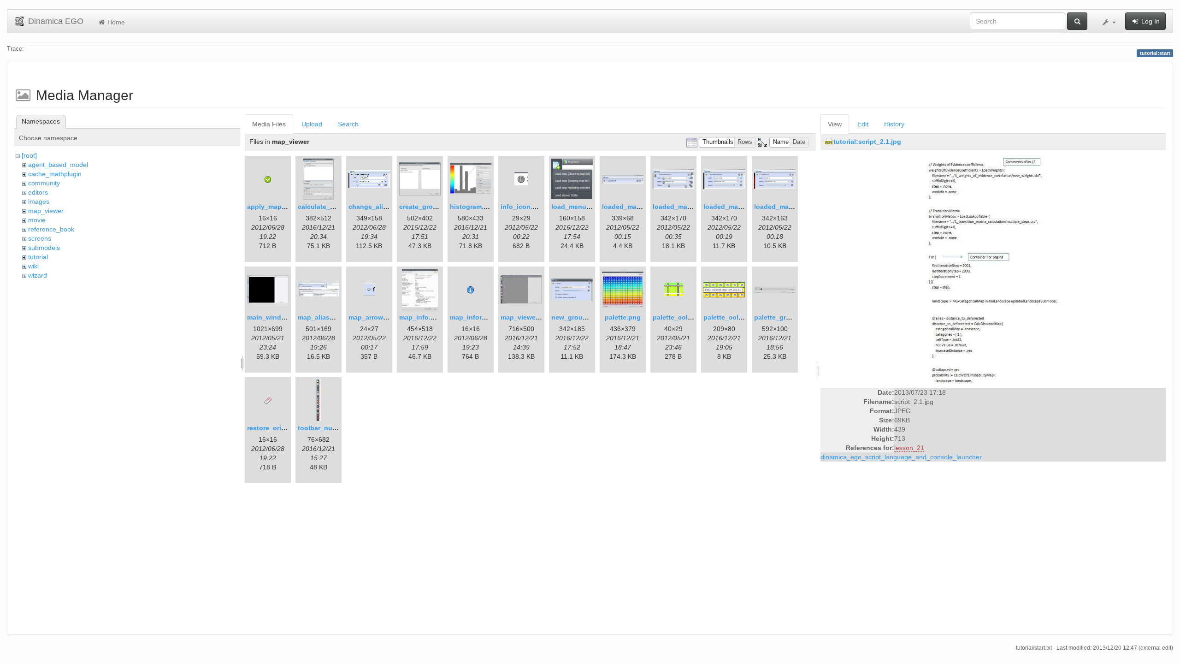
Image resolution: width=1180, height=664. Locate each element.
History (894, 124)
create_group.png (427, 206)
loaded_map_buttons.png (693, 206)
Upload (311, 124)
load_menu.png (576, 206)
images (38, 201)
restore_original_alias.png (288, 428)
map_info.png (421, 317)
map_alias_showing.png (336, 317)
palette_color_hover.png (741, 317)
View (835, 124)
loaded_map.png (628, 206)
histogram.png (473, 206)
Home (115, 22)
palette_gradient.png (787, 317)
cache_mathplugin (55, 174)
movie (37, 220)
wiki (33, 266)
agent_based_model (58, 164)
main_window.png (275, 317)
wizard (37, 275)
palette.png (623, 317)
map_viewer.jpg (525, 317)
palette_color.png (680, 317)
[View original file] (993, 269)
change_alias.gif (374, 206)
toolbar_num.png (325, 428)
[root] (29, 155)
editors (38, 192)
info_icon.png (523, 206)
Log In (1149, 21)
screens (39, 238)
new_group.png (576, 317)
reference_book (51, 229)
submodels (44, 247)
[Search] (1077, 21)
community (44, 183)
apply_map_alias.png (280, 206)
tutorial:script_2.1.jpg (867, 141)
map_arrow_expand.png (386, 317)
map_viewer (46, 210)
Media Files (269, 124)
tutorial (38, 257)
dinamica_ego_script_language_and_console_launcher (901, 457)
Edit (862, 124)
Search (348, 124)
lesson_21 (909, 447)
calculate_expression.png (338, 206)
